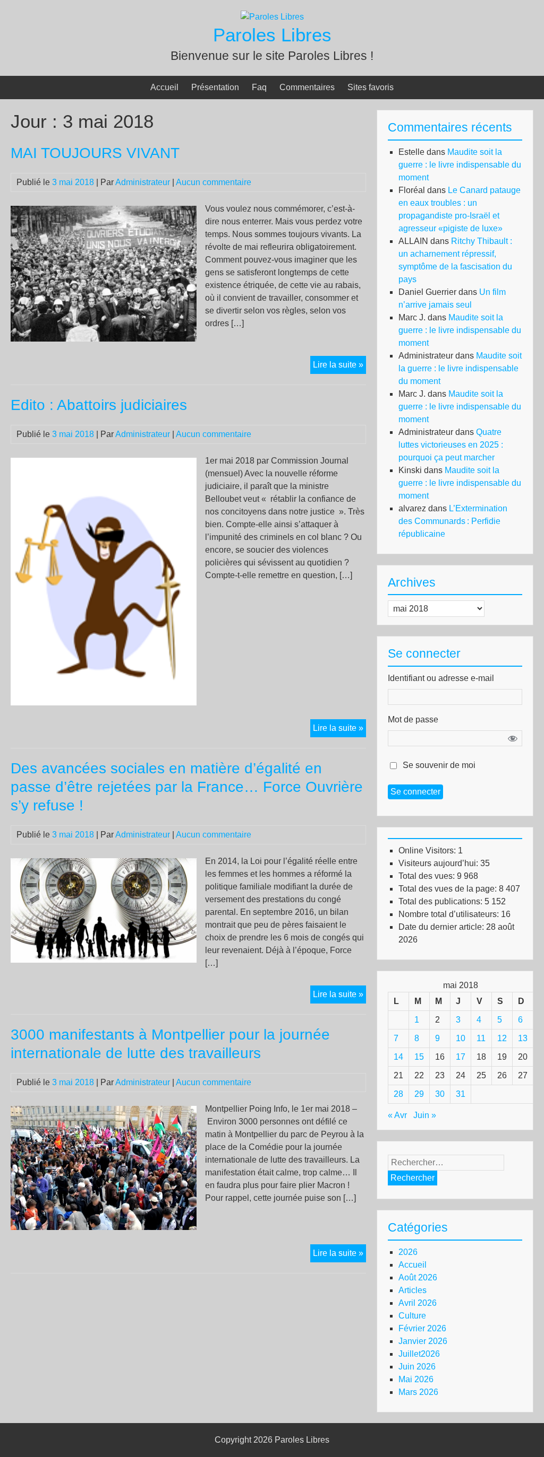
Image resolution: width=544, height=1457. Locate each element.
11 (481, 1038)
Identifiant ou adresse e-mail (441, 678)
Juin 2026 (417, 1366)
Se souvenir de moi (439, 765)
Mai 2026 (416, 1379)
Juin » (424, 1115)
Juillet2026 (419, 1353)
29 (419, 1093)
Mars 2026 (418, 1392)
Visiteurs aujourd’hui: (439, 863)
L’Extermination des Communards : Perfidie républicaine (452, 521)
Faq (259, 87)
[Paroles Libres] (272, 16)
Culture (412, 1315)
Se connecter (415, 791)
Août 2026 (417, 1277)
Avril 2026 (417, 1302)
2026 (408, 1252)
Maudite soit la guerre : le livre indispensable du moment (459, 164)
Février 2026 (422, 1328)
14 (398, 1056)
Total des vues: (427, 875)
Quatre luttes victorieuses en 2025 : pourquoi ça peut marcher (450, 444)
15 (419, 1056)
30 (440, 1093)
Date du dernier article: (442, 926)
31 (460, 1093)
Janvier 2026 (422, 1341)
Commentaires (307, 87)
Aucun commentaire (213, 182)
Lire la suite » (339, 367)
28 (398, 1093)
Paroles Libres (272, 34)
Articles (412, 1290)
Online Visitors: (428, 850)
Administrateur (142, 182)
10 (460, 1038)
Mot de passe (413, 719)
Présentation (215, 87)
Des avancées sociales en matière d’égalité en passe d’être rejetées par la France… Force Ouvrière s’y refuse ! (187, 787)
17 (460, 1056)
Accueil (164, 87)
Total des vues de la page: (448, 888)
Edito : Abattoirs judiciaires (99, 405)
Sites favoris (370, 87)
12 (502, 1038)
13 (523, 1038)
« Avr (397, 1115)
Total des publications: (441, 901)
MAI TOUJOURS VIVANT (95, 153)
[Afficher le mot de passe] (512, 738)
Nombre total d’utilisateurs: (449, 914)
